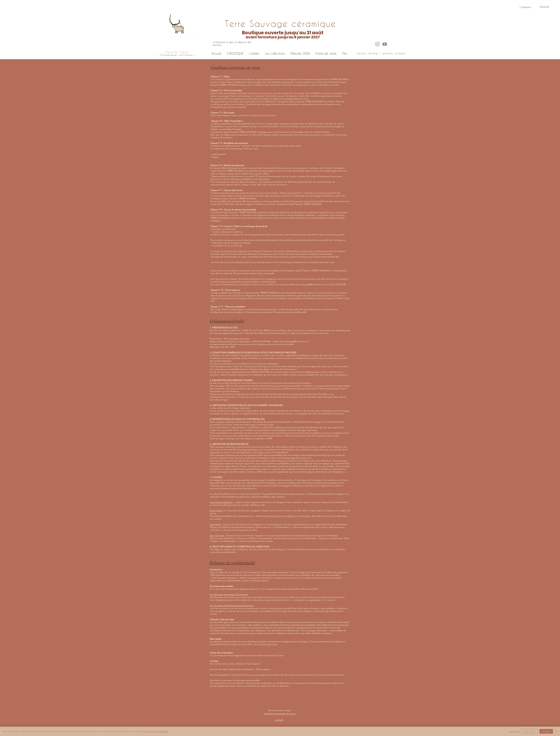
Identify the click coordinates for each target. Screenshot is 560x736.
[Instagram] (377, 44)
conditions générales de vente (279, 713)
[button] (545, 7)
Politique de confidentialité (156, 731)
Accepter (546, 731)
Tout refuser (529, 731)
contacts (279, 719)
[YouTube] (384, 44)
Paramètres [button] (514, 731)
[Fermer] (556, 731)
